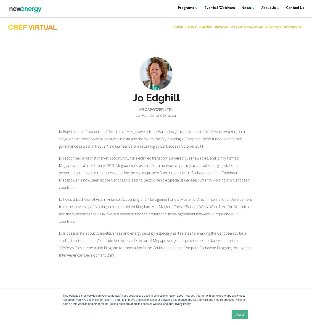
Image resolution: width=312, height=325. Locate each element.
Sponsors (293, 26)
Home (178, 26)
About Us (268, 8)
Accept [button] (239, 314)
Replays (221, 26)
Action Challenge (247, 26)
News (246, 8)
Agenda (205, 26)
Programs (186, 8)
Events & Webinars (219, 8)
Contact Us (295, 8)
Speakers (273, 26)
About (191, 26)
